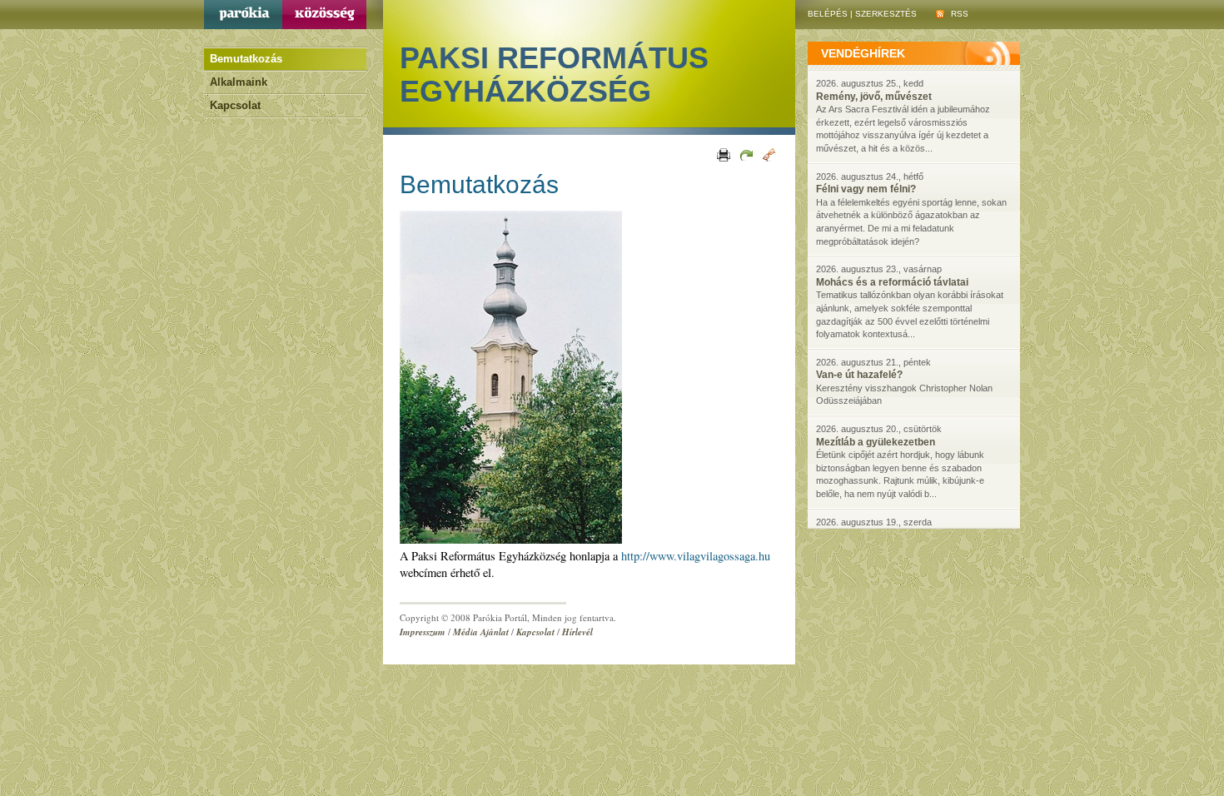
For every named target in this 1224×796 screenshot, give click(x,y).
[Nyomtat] (722, 154)
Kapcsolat (235, 105)
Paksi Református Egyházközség (554, 74)
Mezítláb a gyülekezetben (875, 442)
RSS (958, 13)
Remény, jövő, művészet (874, 96)
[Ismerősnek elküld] (745, 154)
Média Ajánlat (481, 632)
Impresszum (422, 632)
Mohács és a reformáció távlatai (892, 282)
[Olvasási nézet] (768, 154)
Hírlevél (577, 632)
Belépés (828, 13)
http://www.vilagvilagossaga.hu (695, 556)
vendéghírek (863, 53)
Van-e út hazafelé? (859, 375)
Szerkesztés (886, 13)
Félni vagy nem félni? (866, 189)
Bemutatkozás (246, 58)
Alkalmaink (238, 82)
